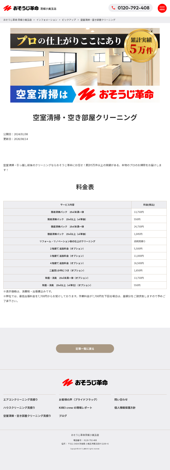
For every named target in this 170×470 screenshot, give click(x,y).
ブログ (63, 416)
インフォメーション (46, 19)
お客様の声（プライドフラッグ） (79, 399)
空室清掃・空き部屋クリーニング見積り (27, 416)
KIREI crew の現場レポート (75, 408)
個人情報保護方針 (125, 408)
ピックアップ (69, 19)
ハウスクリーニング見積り (19, 408)
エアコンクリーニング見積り (20, 399)
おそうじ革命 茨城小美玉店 (17, 19)
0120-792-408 (133, 8)
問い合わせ (121, 399)
